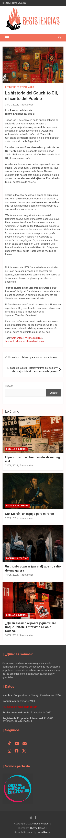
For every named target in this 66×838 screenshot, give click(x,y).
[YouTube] (17, 744)
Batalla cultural (16, 449)
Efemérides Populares (19, 87)
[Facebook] (17, 751)
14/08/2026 (11, 635)
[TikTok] (9, 744)
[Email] (25, 744)
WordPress (44, 832)
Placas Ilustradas (35, 341)
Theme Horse (37, 828)
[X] (24, 751)
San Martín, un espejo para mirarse (29, 513)
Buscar (9, 386)
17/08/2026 (11, 518)
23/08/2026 (11, 465)
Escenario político (17, 558)
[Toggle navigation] (7, 37)
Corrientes (17, 338)
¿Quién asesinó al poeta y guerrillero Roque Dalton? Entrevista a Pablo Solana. (30, 627)
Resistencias (27, 104)
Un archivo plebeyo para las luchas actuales (32, 357)
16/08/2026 (11, 574)
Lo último (12, 411)
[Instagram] (9, 751)
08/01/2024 (11, 104)
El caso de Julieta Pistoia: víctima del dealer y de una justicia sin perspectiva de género (32, 369)
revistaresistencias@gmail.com (20, 706)
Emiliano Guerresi (33, 338)
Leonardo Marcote (15, 341)
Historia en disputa (17, 505)
